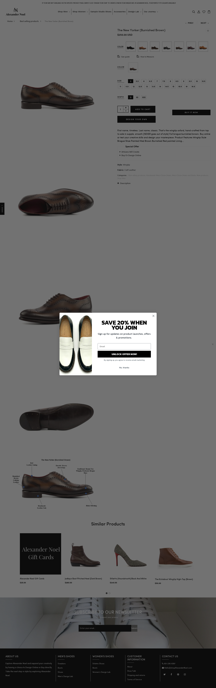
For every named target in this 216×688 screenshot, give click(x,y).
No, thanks (124, 367)
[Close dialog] (153, 316)
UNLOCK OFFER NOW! (124, 354)
